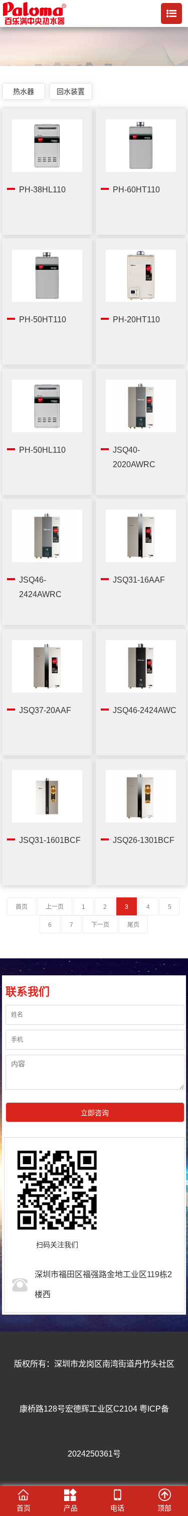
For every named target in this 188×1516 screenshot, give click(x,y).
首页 (22, 906)
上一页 (55, 906)
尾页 (133, 924)
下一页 (100, 924)
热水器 (23, 91)
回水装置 (71, 91)
